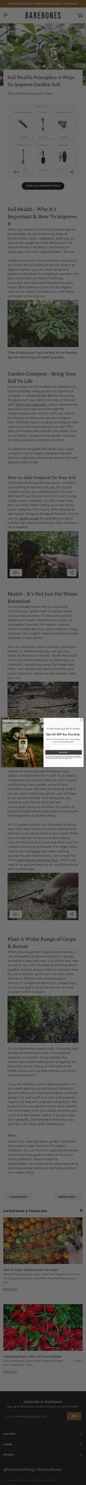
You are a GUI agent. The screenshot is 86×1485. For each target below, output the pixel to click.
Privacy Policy (65, 758)
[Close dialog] (81, 719)
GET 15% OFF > (63, 752)
